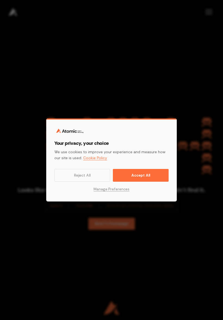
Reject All (82, 175)
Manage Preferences (111, 189)
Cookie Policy (95, 158)
